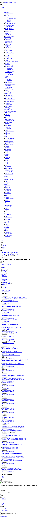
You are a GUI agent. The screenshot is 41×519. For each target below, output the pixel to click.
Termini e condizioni (4, 507)
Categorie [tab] (1, 242)
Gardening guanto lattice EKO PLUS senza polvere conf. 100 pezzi (11, 435)
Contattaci (3, 503)
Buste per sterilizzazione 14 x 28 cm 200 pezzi (8, 413)
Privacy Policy (4, 508)
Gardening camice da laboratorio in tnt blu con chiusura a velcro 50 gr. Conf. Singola (13, 427)
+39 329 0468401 (4, 499)
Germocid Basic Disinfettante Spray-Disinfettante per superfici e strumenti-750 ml (13, 464)
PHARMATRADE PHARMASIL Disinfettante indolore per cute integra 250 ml (13, 375)
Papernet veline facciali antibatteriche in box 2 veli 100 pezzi (10, 332)
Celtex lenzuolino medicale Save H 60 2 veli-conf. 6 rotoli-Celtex (10, 315)
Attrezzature (3, 247)
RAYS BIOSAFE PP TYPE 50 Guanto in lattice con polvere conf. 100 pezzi (12, 453)
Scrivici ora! (5, 516)
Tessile (3, 248)
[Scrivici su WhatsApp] (2, 516)
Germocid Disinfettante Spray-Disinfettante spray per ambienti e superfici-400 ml (13, 457)
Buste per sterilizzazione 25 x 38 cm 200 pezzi (8, 417)
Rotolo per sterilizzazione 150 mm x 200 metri (8, 400)
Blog (2, 504)
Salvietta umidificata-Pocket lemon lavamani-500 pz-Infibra (10, 324)
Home (2, 240)
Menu (1, 10)
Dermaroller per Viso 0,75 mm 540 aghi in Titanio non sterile (10, 252)
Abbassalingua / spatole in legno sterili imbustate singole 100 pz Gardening (12, 431)
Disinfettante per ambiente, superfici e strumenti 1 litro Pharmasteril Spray (12, 352)
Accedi (3, 7)
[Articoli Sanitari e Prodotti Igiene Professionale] (9, 2)
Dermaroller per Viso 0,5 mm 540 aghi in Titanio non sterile (10, 254)
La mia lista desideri (4, 6)
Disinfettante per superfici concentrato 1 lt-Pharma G (9, 371)
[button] (5, 300)
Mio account (3, 502)
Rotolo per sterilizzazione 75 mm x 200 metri (8, 391)
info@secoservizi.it (4, 498)
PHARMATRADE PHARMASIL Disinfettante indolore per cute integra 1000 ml (13, 379)
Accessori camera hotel (5, 244)
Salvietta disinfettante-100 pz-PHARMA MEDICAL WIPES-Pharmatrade (12, 360)
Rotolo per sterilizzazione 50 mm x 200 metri (8, 386)
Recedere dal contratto (5, 510)
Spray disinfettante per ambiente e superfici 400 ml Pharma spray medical (12, 344)
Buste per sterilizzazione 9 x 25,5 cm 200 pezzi (8, 409)
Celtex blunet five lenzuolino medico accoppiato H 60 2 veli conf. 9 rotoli (11, 306)
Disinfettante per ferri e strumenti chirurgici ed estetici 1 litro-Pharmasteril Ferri (13, 364)
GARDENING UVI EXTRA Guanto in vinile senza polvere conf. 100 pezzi (12, 444)
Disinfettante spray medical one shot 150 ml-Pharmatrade (9, 348)
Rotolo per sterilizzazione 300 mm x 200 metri (8, 404)
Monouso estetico (4, 245)
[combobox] (4, 3)
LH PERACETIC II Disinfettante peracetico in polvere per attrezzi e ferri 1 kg (12, 469)
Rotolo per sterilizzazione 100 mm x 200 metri (8, 395)
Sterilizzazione (4, 246)
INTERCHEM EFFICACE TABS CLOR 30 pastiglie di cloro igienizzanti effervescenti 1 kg (14, 298)
